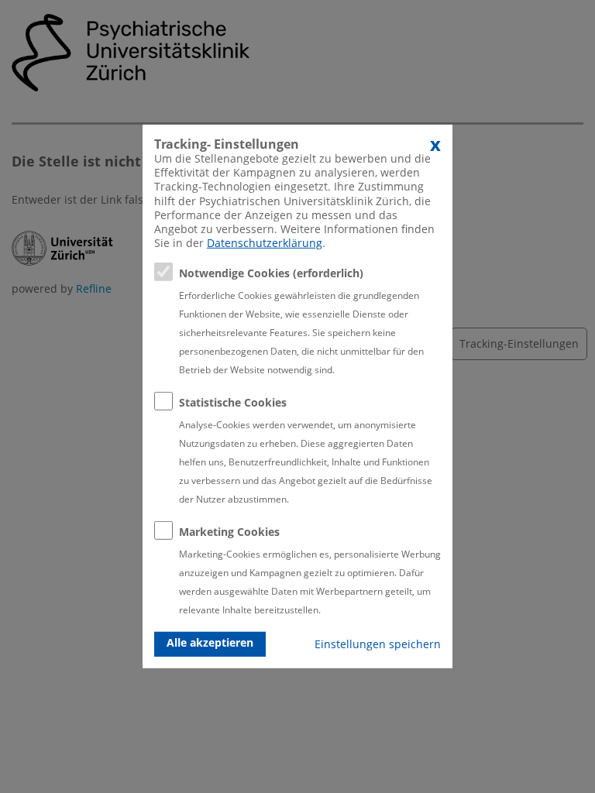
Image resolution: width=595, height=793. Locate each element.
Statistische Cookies (233, 402)
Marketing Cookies (229, 531)
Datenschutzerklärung (264, 242)
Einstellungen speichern (378, 644)
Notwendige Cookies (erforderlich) (271, 273)
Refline (94, 288)
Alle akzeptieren (210, 642)
